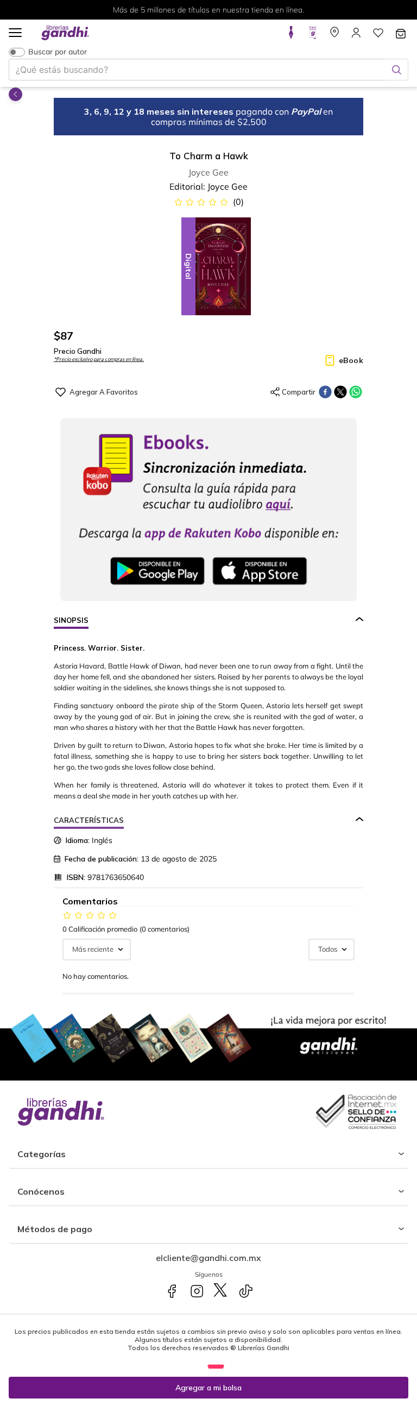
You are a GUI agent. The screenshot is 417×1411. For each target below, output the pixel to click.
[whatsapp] (355, 391)
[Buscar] (396, 69)
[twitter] (340, 391)
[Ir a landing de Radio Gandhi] (312, 35)
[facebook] (325, 391)
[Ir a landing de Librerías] (334, 35)
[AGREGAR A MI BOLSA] (208, 1387)
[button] (15, 33)
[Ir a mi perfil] (356, 35)
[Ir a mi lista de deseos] (377, 35)
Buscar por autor (57, 52)
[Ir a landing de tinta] (291, 35)
